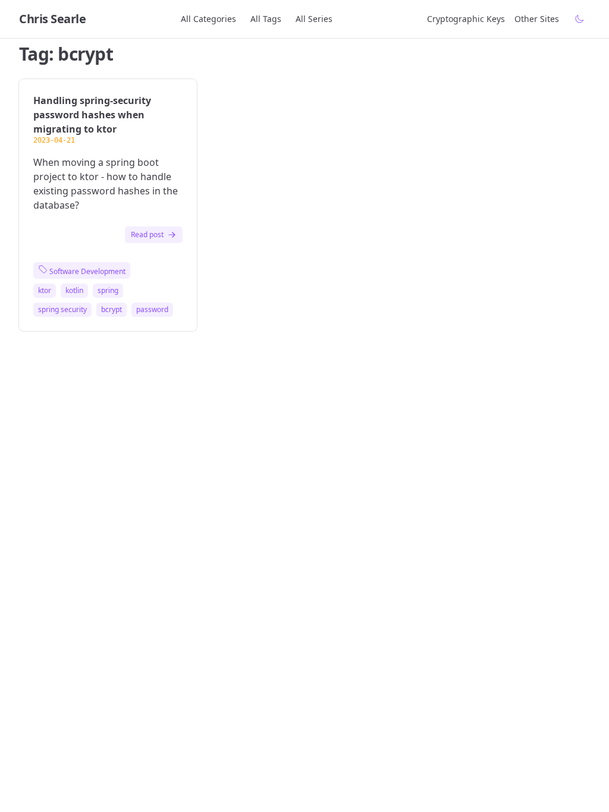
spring (108, 290)
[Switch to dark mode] (579, 19)
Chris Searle (52, 19)
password (152, 309)
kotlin (74, 290)
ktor (44, 290)
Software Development (86, 271)
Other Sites (536, 18)
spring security (62, 309)
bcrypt (111, 309)
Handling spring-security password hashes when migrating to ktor (92, 115)
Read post (147, 234)
